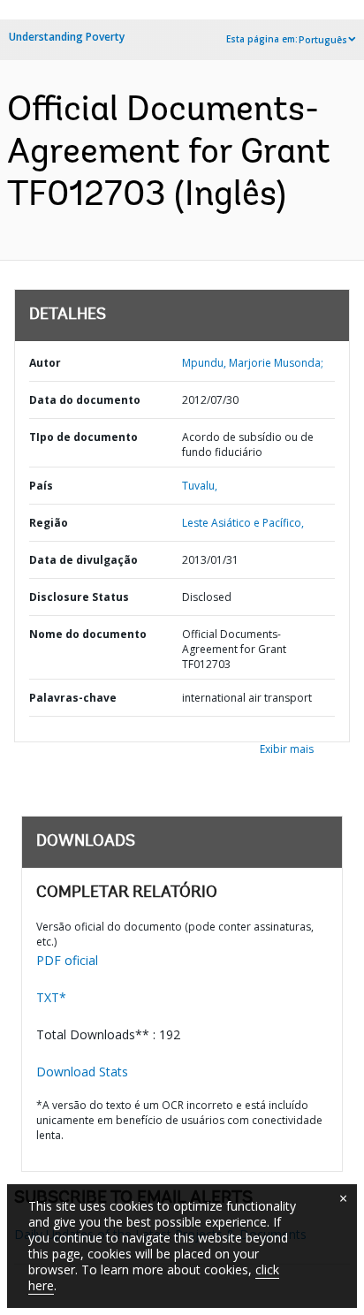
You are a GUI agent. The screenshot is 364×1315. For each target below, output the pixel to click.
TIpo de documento (83, 437)
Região (48, 522)
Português (323, 40)
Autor (45, 362)
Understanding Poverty (67, 36)
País (41, 485)
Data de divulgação (83, 559)
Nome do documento (88, 634)
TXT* (51, 997)
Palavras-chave (73, 697)
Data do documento (84, 399)
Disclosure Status (79, 596)
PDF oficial (67, 960)
